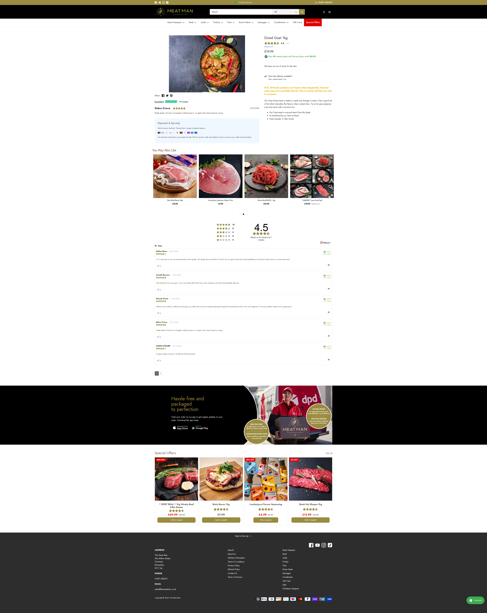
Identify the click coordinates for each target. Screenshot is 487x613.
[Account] (324, 11)
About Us (232, 554)
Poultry (285, 561)
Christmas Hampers (291, 588)
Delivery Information (236, 557)
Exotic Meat (288, 569)
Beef (285, 554)
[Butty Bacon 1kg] (221, 479)
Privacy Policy (234, 565)
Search (231, 550)
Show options (266, 519)
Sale (284, 584)
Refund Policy (234, 569)
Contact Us (232, 573)
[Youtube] (160, 2)
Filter (159, 246)
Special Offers (165, 453)
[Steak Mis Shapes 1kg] (310, 479)
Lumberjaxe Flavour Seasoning (266, 504)
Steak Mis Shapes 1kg (310, 504)
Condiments (288, 577)
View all (329, 453)
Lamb (285, 557)
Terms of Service (235, 577)
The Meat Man (174, 598)
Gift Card (287, 581)
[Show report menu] (329, 265)
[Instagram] (163, 2)
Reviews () (268, 46)
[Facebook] (156, 2)
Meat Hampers (289, 550)
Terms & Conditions (236, 561)
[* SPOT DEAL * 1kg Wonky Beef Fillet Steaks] (176, 479)
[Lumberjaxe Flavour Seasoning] (266, 479)
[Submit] (302, 12)
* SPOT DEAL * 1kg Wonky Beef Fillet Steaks (176, 506)
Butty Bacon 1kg (221, 504)
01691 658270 (325, 2)
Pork (284, 565)
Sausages (287, 573)
